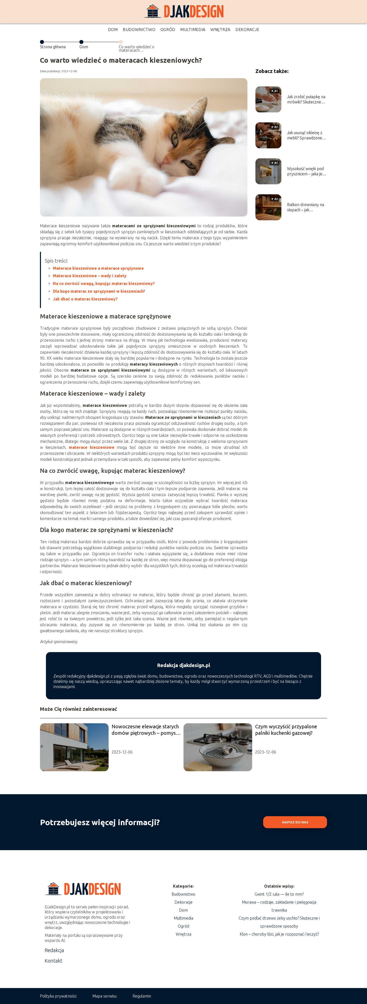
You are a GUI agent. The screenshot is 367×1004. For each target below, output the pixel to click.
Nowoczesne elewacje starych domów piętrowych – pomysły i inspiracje (146, 730)
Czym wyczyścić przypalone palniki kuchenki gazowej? (286, 730)
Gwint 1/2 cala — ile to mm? (279, 894)
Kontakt (53, 961)
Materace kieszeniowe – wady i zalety (90, 275)
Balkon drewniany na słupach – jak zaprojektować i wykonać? (305, 207)
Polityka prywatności (58, 996)
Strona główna (53, 46)
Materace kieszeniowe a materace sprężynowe (98, 268)
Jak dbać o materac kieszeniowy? (85, 299)
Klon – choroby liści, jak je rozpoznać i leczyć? (279, 934)
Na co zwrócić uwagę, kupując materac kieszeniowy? (104, 283)
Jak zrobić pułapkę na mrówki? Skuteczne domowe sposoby (306, 99)
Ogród (168, 29)
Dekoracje (247, 29)
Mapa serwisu (104, 996)
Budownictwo (139, 29)
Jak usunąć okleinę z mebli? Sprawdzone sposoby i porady (304, 135)
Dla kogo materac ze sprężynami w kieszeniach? (99, 291)
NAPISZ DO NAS (295, 822)
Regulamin (142, 996)
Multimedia (192, 29)
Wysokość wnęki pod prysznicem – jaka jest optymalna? (306, 171)
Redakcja (54, 950)
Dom (113, 29)
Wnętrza (220, 29)
